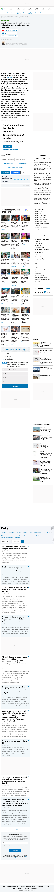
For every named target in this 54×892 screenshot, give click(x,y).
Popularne (37, 158)
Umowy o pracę (38, 243)
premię (9, 77)
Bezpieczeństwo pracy (43, 535)
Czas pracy (37, 241)
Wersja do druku (9, 163)
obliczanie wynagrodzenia (8, 159)
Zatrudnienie (20, 532)
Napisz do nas (23, 163)
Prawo (24, 12)
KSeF (52, 12)
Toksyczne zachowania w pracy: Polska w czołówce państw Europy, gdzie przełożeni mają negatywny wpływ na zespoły (42, 165)
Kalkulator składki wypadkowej (42, 231)
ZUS (36, 535)
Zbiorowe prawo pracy (6, 535)
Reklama (26, 888)
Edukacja (48, 12)
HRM (20, 534)
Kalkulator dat (38, 213)
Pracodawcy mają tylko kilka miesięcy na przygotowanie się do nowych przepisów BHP (42, 202)
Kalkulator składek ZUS (40, 233)
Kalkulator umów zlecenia (41, 219)
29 (47, 292)
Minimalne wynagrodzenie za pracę (41, 264)
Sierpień (47, 289)
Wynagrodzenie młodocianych (42, 269)
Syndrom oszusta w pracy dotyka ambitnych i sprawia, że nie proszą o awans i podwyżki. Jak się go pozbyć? (42, 172)
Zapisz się (15, 850)
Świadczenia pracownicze (35, 532)
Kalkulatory (40, 209)
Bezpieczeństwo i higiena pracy (42, 249)
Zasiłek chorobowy (39, 275)
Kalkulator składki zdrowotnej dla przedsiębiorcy (42, 228)
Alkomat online (38, 237)
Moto (35, 12)
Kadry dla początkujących (7, 537)
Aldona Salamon (10, 42)
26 (40, 292)
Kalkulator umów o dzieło (40, 221)
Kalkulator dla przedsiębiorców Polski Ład (42, 224)
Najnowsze (43, 158)
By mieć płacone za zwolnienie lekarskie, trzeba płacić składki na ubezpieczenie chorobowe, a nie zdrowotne (42, 161)
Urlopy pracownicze (39, 247)
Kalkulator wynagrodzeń (40, 215)
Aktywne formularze (43, 240)
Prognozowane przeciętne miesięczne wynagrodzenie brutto (42, 278)
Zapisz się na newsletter (17, 167)
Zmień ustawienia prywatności (28, 886)
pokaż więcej (15, 829)
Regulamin (40, 886)
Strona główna (4, 16)
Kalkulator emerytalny (40, 235)
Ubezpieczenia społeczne (7, 534)
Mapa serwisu (34, 888)
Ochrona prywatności (12, 886)
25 (38, 292)
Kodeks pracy (12, 532)
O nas (3, 886)
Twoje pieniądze (30, 13)
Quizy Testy (37, 281)
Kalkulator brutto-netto (40, 217)
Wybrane (48, 158)
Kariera (47, 886)
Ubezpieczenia (16, 535)
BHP (16, 534)
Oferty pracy (17, 537)
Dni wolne (36, 339)
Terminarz (40, 289)
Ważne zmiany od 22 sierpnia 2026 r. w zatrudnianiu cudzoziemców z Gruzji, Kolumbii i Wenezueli (42, 191)
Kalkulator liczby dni (39, 211)
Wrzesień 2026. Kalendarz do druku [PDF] (42, 180)
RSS (14, 888)
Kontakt (20, 888)
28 (45, 292)
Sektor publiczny (19, 13)
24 (35, 292)
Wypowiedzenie (47, 532)
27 (42, 292)
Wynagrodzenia (15, 16)
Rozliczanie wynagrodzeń (25, 16)
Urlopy (25, 532)
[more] (27, 159)
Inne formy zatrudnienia (27, 535)
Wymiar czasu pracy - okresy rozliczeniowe (41, 272)
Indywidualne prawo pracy (38, 534)
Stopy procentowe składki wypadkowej (41, 255)
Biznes (12, 12)
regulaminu (19, 845)
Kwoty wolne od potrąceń (40, 258)
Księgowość (3, 12)
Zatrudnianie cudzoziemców (41, 424)
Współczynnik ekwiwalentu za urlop (42, 260)
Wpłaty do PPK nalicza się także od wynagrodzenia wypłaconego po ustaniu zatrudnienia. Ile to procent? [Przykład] (42, 184)
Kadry (8, 12)
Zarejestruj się (7, 146)
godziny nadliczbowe (20, 159)
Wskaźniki (40, 252)
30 (49, 292)
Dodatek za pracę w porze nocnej (42, 267)
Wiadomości (4, 532)
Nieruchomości (41, 12)
